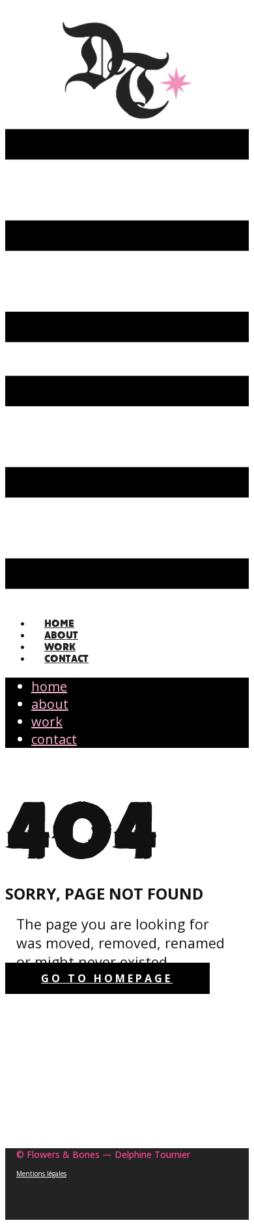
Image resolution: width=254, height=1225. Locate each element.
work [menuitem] (47, 721)
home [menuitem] (49, 686)
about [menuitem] (49, 704)
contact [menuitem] (66, 658)
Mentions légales (41, 1173)
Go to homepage (107, 978)
